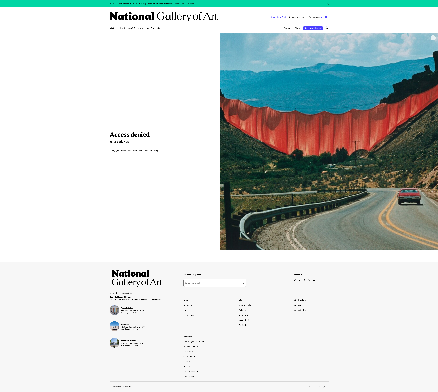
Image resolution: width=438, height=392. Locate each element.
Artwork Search (190, 346)
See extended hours (297, 17)
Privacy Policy (323, 387)
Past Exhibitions (190, 371)
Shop (297, 28)
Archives (187, 366)
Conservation (189, 356)
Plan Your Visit (245, 305)
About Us (187, 305)
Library (186, 361)
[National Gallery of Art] (136, 277)
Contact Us (188, 315)
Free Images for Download (195, 341)
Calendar (243, 310)
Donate (297, 305)
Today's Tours (245, 315)
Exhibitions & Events (130, 28)
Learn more (189, 3)
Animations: (316, 17)
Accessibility (244, 320)
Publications (189, 376)
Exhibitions (244, 325)
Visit (112, 28)
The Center (188, 351)
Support (287, 28)
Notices (311, 387)
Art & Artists (153, 28)
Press (185, 310)
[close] (327, 3)
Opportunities (300, 310)
